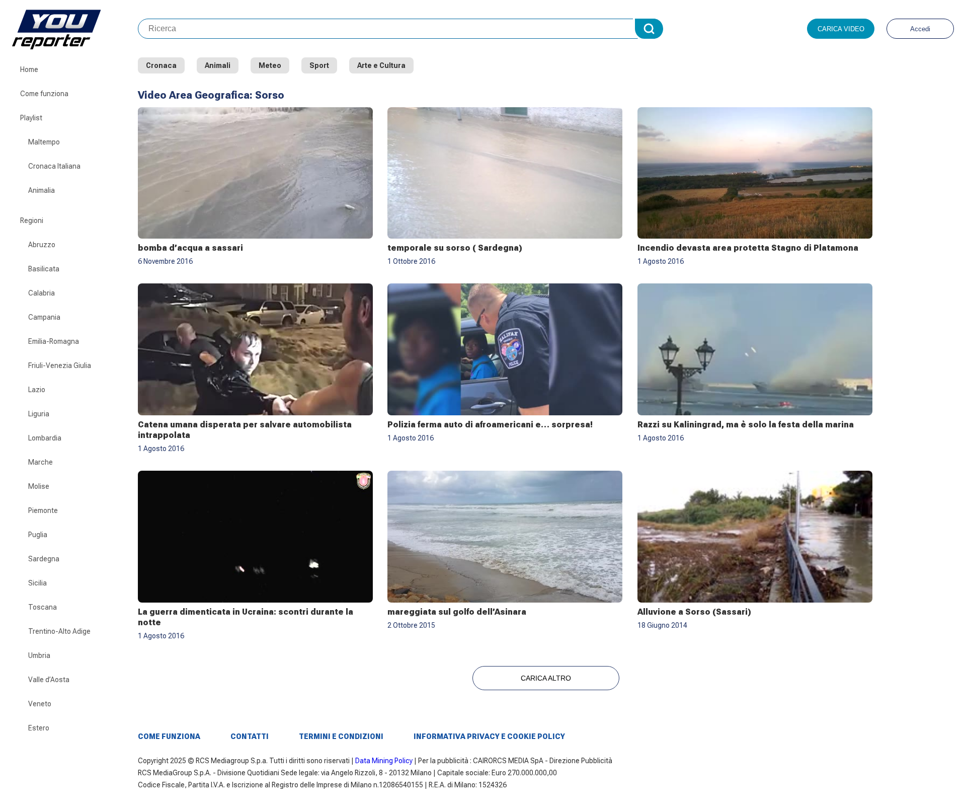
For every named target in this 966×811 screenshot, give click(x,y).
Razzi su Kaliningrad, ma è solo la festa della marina (745, 424)
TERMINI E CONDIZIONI (341, 736)
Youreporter (75, 28)
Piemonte (43, 510)
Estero (38, 728)
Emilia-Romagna (53, 341)
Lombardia (44, 438)
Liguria (38, 414)
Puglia (37, 535)
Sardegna (43, 559)
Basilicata (43, 269)
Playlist (31, 118)
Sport (319, 65)
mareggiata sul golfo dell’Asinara (456, 612)
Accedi (920, 29)
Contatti (249, 736)
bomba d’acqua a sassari (190, 248)
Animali (217, 65)
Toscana (42, 607)
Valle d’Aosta (48, 680)
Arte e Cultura (381, 65)
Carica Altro (546, 678)
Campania (44, 317)
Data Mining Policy (384, 761)
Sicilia (37, 583)
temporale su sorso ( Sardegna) (454, 248)
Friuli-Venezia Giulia (59, 365)
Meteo (270, 65)
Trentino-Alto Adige (59, 631)
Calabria (41, 293)
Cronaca (161, 65)
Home (29, 69)
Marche (40, 462)
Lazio (36, 390)
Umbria (39, 655)
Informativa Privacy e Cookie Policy (489, 736)
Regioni (31, 220)
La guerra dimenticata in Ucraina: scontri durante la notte (245, 617)
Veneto (39, 704)
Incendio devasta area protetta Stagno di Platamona (747, 248)
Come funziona (44, 94)
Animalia (41, 190)
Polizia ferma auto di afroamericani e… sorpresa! (490, 424)
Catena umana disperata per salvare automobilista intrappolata (245, 430)
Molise (38, 486)
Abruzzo (41, 245)
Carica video (841, 29)
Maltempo (44, 142)
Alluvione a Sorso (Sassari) (694, 612)
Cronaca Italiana (54, 166)
